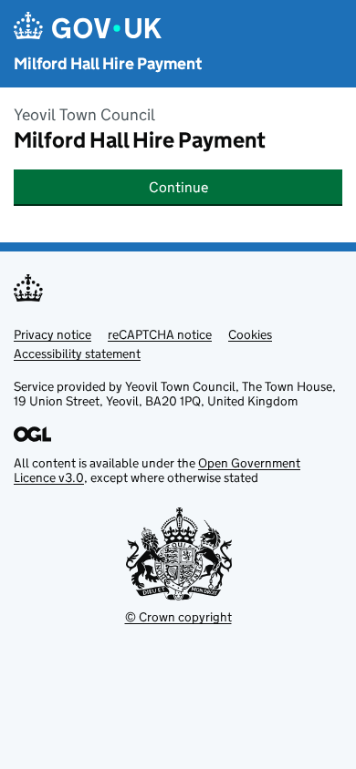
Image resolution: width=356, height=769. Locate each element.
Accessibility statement (77, 353)
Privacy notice (52, 334)
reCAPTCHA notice (160, 334)
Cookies (250, 334)
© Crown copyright (178, 617)
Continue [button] (178, 187)
